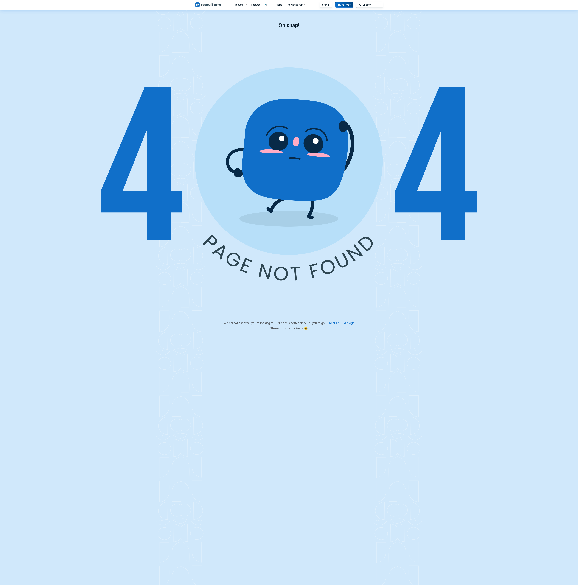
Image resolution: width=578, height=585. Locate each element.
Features (256, 4)
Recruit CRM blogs (341, 323)
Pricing (278, 4)
